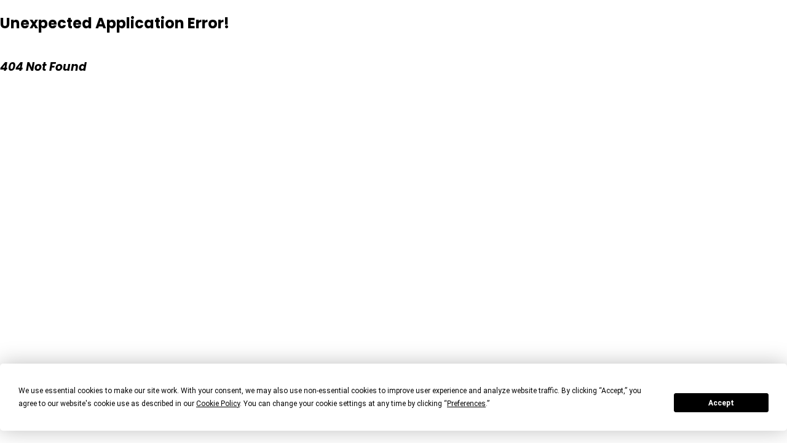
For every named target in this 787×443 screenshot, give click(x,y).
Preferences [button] (466, 403)
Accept (721, 403)
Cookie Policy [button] (218, 403)
